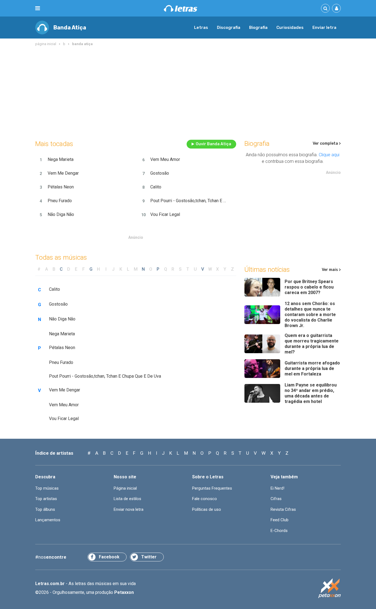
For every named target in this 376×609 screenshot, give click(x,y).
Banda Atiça (69, 27)
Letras (201, 27)
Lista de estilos (127, 498)
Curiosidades (290, 27)
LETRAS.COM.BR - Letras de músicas (180, 8)
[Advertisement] (188, 91)
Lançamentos (47, 519)
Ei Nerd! (277, 488)
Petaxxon (124, 592)
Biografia (258, 27)
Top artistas (46, 498)
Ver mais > (331, 269)
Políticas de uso (206, 509)
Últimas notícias (267, 269)
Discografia (228, 27)
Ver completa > (327, 143)
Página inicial (125, 488)
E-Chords (279, 530)
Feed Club (279, 519)
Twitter (149, 556)
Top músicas (47, 488)
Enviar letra (324, 27)
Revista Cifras (283, 509)
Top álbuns (45, 509)
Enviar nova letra (128, 509)
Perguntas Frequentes (212, 488)
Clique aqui (329, 154)
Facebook (109, 556)
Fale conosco (204, 498)
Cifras (276, 498)
